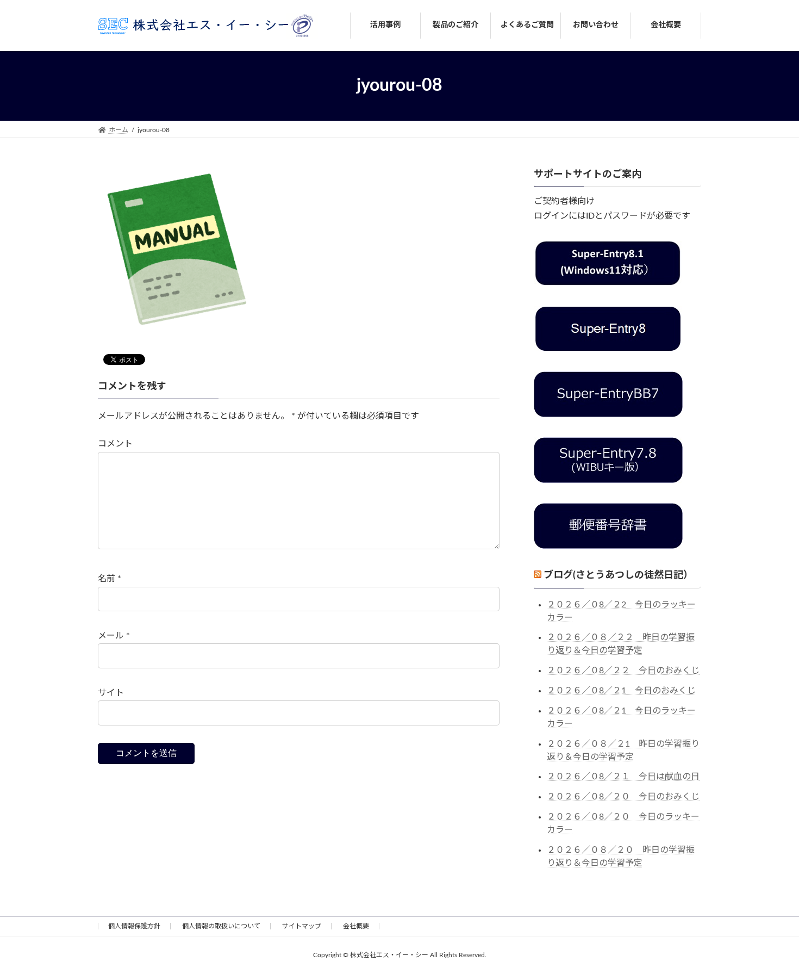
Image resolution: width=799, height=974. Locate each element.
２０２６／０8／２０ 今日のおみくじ (623, 796)
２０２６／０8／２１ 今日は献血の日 (623, 776)
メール (114, 636)
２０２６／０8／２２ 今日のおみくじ (623, 670)
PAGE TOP (770, 935)
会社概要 (356, 926)
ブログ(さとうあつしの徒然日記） (618, 575)
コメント (115, 444)
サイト (111, 692)
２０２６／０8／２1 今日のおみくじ (621, 690)
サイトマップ (301, 926)
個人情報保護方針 (134, 926)
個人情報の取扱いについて (221, 926)
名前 (109, 579)
